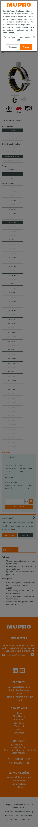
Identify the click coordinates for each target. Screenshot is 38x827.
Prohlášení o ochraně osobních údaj (17, 37)
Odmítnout (13, 47)
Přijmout (26, 47)
